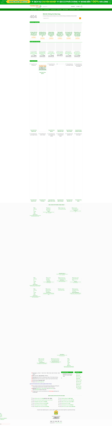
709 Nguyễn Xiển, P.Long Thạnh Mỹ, (42, 406)
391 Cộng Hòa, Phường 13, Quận (41, 403)
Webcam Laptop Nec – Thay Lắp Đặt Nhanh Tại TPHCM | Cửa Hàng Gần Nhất (68, 53)
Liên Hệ (81, 3)
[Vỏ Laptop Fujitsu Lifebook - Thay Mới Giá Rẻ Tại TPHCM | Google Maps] (51, 47)
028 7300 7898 (44, 388)
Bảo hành (78, 384)
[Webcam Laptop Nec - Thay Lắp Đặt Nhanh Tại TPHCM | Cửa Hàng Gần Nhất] (68, 47)
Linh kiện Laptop (40, 9)
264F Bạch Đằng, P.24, (67, 398)
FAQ (74, 3)
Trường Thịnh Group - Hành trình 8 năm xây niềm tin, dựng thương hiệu (62, 281)
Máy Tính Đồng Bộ (65, 9)
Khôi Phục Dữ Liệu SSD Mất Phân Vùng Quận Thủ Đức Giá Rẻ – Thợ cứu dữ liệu (42, 34)
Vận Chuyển (79, 383)
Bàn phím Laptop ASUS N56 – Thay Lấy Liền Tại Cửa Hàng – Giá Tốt (59, 53)
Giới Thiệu (77, 3)
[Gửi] (69, 6)
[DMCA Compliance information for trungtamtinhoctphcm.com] (56, 418)
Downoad (78, 9)
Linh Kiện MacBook (46, 9)
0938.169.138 (51, 388)
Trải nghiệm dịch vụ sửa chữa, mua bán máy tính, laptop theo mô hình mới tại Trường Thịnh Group (48, 294)
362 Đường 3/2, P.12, (66, 403)
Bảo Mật (78, 378)
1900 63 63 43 (39, 388)
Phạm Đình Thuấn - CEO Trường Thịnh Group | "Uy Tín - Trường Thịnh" (48, 212)
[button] (73, 6)
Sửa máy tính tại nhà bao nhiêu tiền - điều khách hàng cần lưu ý (62, 355)
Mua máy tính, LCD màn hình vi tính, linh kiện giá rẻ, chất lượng (75, 282)
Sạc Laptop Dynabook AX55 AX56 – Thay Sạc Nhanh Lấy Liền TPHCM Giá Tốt (33, 53)
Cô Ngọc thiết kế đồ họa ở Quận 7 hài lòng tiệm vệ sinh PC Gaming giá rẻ (33, 33)
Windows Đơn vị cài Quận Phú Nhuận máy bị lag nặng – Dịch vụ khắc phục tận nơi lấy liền (77, 34)
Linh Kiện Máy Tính (53, 9)
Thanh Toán (79, 381)
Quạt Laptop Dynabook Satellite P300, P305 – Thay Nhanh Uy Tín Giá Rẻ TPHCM (42, 53)
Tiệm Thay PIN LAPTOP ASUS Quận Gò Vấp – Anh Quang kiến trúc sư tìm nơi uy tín (60, 34)
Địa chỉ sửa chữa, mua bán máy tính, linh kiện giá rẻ (75, 211)
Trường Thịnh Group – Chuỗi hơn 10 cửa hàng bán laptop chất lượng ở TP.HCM (55, 362)
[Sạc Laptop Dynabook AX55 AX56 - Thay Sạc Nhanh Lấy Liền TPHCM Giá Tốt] (34, 47)
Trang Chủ (32, 9)
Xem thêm (33, 37)
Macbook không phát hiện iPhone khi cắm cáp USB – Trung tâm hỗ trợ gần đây (51, 34)
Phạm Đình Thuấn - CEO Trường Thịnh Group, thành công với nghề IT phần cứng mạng (35, 285)
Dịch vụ (35, 9)
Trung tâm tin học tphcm (58, 422)
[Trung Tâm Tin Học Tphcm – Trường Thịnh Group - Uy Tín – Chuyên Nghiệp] (35, 6)
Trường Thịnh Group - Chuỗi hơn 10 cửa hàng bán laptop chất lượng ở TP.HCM (35, 216)
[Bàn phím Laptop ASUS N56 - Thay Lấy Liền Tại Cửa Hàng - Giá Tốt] (60, 47)
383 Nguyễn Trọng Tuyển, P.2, (41, 401)
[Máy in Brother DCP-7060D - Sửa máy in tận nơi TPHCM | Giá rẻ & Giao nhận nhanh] (77, 47)
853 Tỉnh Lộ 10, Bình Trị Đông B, (68, 406)
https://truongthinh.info (40, 381)
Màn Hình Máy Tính (72, 9)
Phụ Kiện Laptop (59, 9)
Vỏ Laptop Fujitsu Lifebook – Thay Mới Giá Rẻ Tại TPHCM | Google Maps (51, 53)
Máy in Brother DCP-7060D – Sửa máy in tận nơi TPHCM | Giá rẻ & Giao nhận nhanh (77, 53)
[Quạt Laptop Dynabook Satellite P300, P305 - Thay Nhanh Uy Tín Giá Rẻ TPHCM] (42, 47)
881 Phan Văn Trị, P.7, (39, 398)
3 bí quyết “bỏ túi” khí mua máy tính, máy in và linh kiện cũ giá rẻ (48, 282)
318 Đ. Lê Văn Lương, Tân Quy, (67, 401)
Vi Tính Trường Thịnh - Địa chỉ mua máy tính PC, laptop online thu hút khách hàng (42, 363)
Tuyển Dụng (79, 386)
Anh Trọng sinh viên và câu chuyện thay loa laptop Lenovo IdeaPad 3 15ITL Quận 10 (68, 34)
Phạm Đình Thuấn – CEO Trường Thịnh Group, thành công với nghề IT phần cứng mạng (75, 293)
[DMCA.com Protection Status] (56, 412)
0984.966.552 (37, 389)
